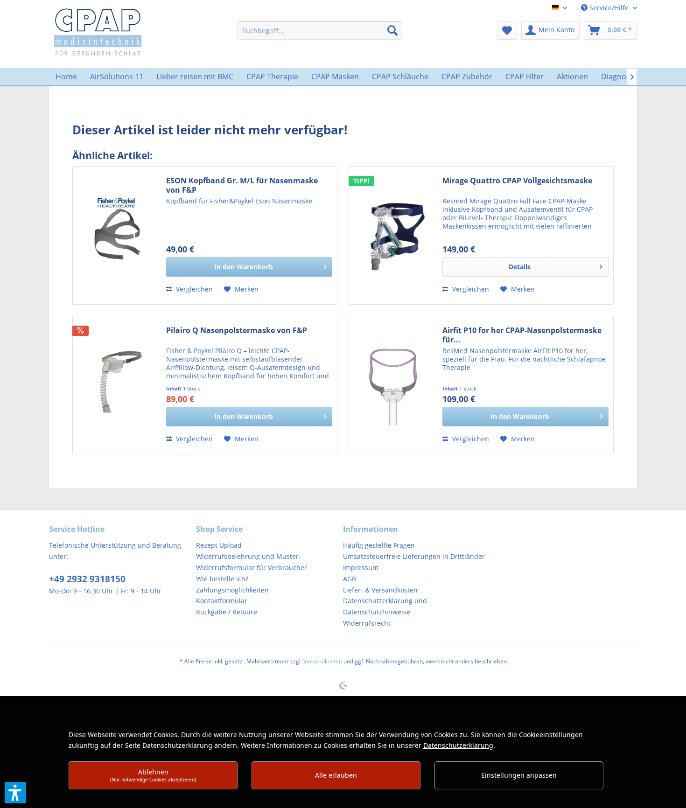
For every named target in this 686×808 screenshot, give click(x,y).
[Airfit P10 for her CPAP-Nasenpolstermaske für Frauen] (393, 385)
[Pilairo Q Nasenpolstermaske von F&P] (117, 385)
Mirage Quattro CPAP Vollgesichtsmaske (517, 181)
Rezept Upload (219, 545)
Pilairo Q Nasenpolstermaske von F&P (236, 330)
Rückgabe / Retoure (226, 611)
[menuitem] (320, 30)
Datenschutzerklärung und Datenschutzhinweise (385, 606)
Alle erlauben (336, 775)
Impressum (360, 567)
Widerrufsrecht (367, 623)
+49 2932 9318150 (87, 579)
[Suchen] (392, 30)
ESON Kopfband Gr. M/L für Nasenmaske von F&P (242, 185)
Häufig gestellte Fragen (379, 545)
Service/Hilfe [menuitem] (609, 7)
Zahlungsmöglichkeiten (232, 589)
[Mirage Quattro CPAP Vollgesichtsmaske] (393, 235)
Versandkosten (322, 661)
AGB (349, 578)
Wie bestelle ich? (222, 578)
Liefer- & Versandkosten (380, 589)
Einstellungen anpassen (519, 775)
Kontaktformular (221, 600)
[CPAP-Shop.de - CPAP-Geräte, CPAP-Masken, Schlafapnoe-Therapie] (98, 31)
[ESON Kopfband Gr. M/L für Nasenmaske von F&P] (117, 235)
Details (520, 266)
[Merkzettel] (507, 30)
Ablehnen (153, 775)
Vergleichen (193, 289)
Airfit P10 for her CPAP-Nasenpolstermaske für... (522, 335)
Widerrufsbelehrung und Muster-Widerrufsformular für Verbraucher (251, 562)
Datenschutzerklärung (458, 745)
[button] (15, 792)
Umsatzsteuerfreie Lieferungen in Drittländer (414, 556)
